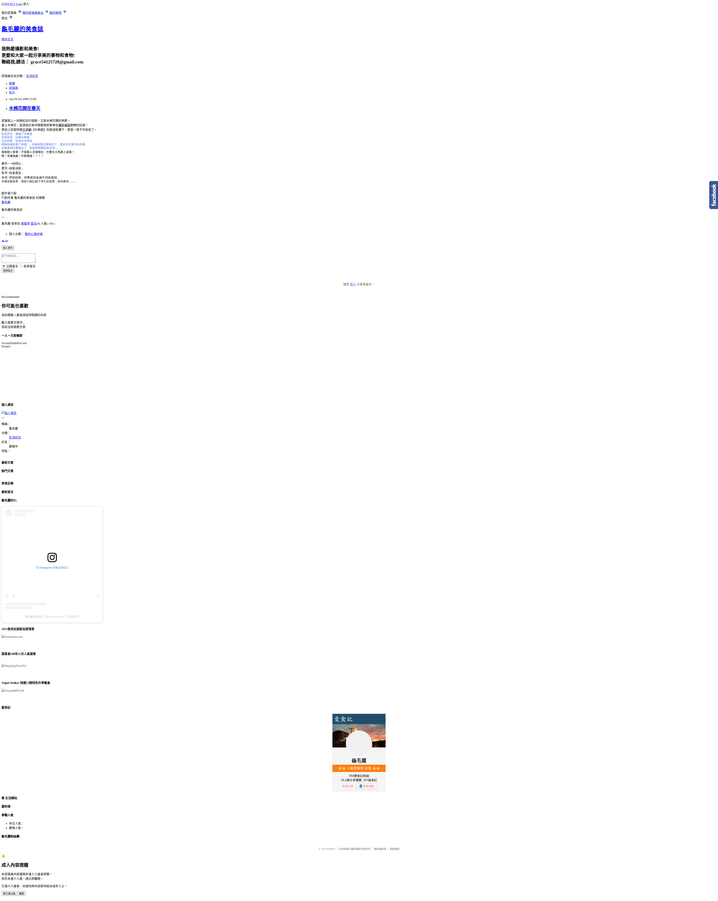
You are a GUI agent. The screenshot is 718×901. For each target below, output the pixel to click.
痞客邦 (25, 223)
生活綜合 (32, 76)
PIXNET (331, 849)
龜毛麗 (5, 202)
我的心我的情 (34, 234)
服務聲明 (394, 849)
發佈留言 (8, 270)
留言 (34, 223)
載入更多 (8, 247)
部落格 (13, 88)
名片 (12, 92)
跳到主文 (7, 39)
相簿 (12, 83)
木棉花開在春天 (24, 108)
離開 (21, 893)
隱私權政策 (380, 849)
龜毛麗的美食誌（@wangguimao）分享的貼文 (52, 616)
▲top (4, 240)
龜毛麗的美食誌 (22, 29)
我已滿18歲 (9, 893)
